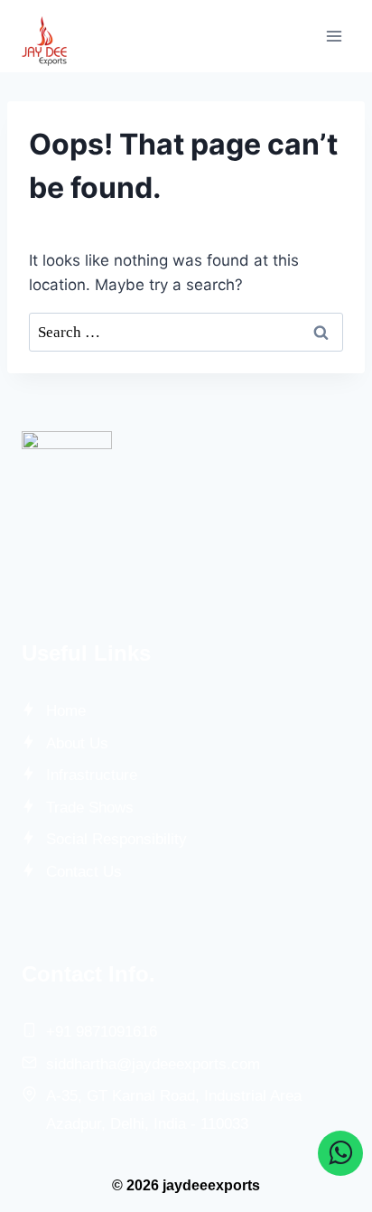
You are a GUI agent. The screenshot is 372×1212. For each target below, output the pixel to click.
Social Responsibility (116, 839)
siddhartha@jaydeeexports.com (153, 1064)
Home (66, 710)
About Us (77, 743)
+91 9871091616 (101, 1031)
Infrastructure (91, 775)
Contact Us (84, 871)
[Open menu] (333, 36)
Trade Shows (90, 807)
